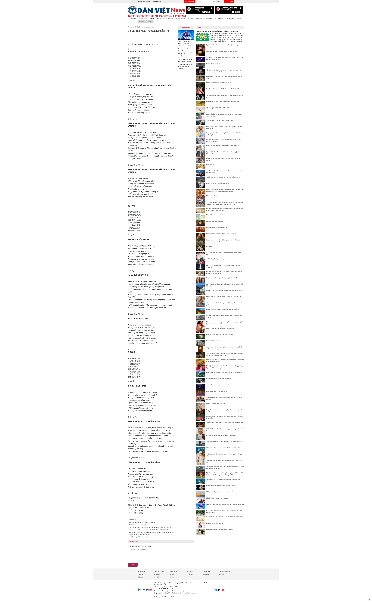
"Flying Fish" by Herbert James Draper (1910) (219, 120)
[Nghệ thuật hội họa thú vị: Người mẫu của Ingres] (200, 236)
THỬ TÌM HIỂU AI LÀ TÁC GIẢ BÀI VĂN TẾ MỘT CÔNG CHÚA (148, 530)
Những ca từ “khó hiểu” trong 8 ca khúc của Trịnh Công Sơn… (223, 159)
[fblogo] (215, 590)
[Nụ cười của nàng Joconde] (200, 223)
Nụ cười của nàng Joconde (214, 221)
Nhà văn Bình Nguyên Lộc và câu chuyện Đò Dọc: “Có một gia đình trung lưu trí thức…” (225, 360)
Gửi (133, 564)
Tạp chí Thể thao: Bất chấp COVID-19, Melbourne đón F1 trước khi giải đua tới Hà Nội (225, 467)
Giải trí (202, 18)
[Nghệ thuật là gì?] (200, 166)
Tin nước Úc (132, 18)
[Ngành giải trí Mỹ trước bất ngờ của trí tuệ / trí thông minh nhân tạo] (200, 47)
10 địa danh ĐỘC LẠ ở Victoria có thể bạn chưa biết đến (223, 447)
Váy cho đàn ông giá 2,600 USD (215, 403)
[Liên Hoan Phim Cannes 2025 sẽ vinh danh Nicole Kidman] (200, 91)
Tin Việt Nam (169, 18)
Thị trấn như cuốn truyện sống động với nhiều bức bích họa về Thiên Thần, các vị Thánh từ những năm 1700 (224, 203)
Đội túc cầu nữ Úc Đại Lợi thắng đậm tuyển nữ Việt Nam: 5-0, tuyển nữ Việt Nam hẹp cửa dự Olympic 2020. (224, 474)
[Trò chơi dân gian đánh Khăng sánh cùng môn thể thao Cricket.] (202, 37)
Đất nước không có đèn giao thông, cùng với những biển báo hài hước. (224, 285)
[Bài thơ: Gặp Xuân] (200, 198)
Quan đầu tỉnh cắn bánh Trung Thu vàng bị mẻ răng (222, 51)
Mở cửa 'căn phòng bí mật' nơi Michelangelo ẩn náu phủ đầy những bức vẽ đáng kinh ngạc (224, 209)
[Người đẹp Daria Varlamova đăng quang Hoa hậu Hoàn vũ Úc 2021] (200, 299)
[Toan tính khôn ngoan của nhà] (200, 355)
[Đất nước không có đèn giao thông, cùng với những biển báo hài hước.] (200, 286)
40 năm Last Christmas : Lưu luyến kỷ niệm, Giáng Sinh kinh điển (224, 96)
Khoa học (197, 18)
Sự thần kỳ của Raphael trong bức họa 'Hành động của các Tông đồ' (224, 316)
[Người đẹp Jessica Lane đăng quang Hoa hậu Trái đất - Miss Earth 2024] (200, 129)
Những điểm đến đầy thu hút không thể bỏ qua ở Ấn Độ (223, 309)
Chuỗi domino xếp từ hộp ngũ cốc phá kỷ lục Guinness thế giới (224, 304)
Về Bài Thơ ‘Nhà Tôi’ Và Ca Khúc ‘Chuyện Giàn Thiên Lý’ (223, 177)
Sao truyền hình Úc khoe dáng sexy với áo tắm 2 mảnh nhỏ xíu (224, 461)
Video (233, 18)
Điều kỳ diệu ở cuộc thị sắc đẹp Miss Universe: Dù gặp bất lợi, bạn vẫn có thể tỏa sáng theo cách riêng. (225, 367)
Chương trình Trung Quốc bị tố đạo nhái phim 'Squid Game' (224, 290)
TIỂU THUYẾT (152, 18)
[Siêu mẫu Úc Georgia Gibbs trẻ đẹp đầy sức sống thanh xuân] (200, 443)
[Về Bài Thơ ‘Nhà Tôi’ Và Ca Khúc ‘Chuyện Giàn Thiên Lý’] (200, 179)
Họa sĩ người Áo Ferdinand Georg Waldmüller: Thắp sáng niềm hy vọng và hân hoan (223, 241)
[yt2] (222, 590)
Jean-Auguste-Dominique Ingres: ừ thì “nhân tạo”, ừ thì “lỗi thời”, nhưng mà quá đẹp (224, 348)
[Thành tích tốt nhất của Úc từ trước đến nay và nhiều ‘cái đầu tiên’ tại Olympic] (200, 173)
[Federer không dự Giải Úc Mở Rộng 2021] (200, 380)
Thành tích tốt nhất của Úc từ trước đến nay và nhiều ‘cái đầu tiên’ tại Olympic (224, 171)
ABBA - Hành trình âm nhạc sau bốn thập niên (220, 328)
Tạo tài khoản (229, 1)
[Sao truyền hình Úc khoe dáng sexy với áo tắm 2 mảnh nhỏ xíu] (200, 462)
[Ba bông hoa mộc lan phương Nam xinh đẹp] (200, 336)
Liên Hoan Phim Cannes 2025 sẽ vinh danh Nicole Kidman (223, 89)
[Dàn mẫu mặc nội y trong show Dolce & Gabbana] (200, 487)
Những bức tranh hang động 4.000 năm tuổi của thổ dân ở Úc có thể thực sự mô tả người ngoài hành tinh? (152, 533)
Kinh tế (172, 577)
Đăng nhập (220, 1)
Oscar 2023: (209, 246)
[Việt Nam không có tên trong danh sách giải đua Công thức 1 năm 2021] (200, 399)
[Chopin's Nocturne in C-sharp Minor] (200, 229)
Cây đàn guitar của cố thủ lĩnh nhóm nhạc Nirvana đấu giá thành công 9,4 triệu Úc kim (223, 71)
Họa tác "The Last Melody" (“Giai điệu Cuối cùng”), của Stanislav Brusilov (223, 153)
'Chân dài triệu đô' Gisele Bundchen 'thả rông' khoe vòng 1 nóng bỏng (224, 455)
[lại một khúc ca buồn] (200, 343)
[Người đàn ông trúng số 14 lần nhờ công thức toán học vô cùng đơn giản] (200, 116)
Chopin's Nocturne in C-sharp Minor (217, 227)
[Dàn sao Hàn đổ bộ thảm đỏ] (200, 525)
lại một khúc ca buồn (212, 340)
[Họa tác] (200, 154)
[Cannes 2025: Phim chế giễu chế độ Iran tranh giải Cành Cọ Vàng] (200, 78)
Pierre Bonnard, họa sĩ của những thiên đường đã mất (222, 101)
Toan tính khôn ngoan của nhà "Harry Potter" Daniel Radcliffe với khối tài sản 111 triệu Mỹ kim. (224, 354)
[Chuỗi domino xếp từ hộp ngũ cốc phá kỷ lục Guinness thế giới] (200, 305)
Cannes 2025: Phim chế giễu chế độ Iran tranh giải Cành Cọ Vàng (224, 77)
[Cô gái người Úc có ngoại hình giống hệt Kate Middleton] (200, 280)
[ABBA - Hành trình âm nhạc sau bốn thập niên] (200, 330)
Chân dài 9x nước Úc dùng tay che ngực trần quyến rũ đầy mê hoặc (225, 430)
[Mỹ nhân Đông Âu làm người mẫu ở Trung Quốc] (200, 437)
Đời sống (190, 18)
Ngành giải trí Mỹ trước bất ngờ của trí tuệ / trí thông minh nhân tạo (224, 46)
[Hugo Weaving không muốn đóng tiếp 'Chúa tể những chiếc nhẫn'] (200, 412)
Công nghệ (217, 18)
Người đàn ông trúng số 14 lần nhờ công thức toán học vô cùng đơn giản (224, 115)
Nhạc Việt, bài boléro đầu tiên (215, 215)
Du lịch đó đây (226, 18)
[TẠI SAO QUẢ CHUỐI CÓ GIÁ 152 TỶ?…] (200, 110)
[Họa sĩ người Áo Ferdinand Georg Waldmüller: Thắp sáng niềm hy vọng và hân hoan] (200, 242)
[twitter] (219, 590)
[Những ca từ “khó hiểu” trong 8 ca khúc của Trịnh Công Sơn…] (200, 160)
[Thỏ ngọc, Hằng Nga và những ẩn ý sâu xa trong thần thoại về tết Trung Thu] (200, 135)
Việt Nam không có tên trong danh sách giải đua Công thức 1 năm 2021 (224, 398)
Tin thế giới (161, 18)
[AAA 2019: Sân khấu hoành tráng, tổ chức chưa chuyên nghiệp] (186, 35)
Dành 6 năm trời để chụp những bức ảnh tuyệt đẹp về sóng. (224, 372)
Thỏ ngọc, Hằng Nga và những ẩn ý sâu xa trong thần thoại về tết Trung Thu (225, 134)
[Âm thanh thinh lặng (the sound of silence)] (200, 387)
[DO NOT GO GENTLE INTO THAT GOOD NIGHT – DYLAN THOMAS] (200, 267)
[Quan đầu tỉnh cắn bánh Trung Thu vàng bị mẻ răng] (200, 53)
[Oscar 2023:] (200, 248)
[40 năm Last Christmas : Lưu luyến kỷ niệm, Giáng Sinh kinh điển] (200, 97)
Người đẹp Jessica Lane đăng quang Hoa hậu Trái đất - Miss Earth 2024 (224, 127)
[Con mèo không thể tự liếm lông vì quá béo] (200, 531)
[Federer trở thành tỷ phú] (200, 66)
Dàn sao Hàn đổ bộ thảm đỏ (138, 524)
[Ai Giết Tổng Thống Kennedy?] (200, 261)
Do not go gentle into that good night (217, 183)
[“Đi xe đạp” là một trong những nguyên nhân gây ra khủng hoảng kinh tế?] (200, 513)
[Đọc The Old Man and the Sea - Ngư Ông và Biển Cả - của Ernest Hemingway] (200, 141)
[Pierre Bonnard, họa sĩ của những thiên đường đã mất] (200, 103)
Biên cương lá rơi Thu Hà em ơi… (216, 391)
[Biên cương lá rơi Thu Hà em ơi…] (200, 393)
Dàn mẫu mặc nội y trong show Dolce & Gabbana (221, 485)
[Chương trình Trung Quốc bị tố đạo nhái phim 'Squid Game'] (200, 292)
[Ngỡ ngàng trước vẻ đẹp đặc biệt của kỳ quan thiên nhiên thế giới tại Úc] (200, 418)
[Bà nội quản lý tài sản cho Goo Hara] (200, 500)
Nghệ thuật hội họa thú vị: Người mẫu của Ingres (221, 233)
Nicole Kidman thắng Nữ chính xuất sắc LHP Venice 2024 (223, 145)
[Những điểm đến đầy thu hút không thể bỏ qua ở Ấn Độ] (200, 311)
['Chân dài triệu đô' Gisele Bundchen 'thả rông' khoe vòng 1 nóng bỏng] (200, 456)
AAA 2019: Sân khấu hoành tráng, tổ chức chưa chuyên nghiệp (184, 43)
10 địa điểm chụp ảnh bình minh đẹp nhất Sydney (185, 66)
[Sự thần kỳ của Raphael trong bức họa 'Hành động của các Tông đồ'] (200, 317)
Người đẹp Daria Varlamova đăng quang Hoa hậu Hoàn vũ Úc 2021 (224, 297)
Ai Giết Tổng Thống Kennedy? (138, 537)
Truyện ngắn (209, 18)
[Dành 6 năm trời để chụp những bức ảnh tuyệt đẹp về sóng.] (200, 374)
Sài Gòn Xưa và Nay (180, 18)
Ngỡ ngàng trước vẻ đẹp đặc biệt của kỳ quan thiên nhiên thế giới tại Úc (224, 417)
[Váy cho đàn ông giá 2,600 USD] (200, 406)
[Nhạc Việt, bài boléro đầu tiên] (200, 217)
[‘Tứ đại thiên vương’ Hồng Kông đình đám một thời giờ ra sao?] (200, 255)
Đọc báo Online (189, 1)
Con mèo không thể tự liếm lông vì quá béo (142, 522)
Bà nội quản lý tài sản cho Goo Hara (185, 55)
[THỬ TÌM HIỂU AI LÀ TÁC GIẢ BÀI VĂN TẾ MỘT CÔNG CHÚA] (200, 519)
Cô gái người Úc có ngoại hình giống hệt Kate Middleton (223, 278)
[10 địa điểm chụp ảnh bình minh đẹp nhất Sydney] (200, 494)
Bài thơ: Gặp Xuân (211, 196)
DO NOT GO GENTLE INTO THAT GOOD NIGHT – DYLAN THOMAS (223, 266)
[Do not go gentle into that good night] (200, 185)
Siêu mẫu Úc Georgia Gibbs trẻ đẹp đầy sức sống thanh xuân (224, 441)
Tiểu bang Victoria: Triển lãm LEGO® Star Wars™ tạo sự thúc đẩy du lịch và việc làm (224, 58)
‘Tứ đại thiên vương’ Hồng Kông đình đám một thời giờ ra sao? (223, 253)
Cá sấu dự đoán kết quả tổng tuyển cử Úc (218, 82)
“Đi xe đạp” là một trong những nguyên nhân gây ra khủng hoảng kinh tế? (152, 527)
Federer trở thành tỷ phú (213, 63)
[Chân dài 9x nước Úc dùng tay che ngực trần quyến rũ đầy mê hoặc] (200, 431)
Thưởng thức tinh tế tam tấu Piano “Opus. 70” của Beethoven (224, 422)
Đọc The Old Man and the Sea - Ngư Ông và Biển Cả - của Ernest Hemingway (223, 140)
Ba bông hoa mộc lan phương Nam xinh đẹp (219, 334)
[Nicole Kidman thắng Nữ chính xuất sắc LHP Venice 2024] (200, 147)
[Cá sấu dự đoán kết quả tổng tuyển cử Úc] (200, 85)
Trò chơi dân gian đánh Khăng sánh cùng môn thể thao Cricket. (217, 31)
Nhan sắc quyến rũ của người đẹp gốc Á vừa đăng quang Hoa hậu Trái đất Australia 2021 (225, 323)
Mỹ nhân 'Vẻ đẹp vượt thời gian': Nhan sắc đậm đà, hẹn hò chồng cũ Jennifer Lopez (224, 272)
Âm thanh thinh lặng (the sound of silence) (219, 385)
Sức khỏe (157, 577)
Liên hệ (238, 18)
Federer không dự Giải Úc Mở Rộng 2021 (218, 378)
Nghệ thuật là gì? (211, 164)
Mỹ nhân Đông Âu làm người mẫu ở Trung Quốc (221, 435)
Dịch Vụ (221, 574)
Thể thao (140, 577)
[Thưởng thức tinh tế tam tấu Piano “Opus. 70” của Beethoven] (200, 424)
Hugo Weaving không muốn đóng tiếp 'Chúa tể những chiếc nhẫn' (224, 411)
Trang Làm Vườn (142, 18)
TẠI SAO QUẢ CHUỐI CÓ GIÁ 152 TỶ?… (218, 108)
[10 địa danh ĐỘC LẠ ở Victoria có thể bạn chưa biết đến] (200, 450)
